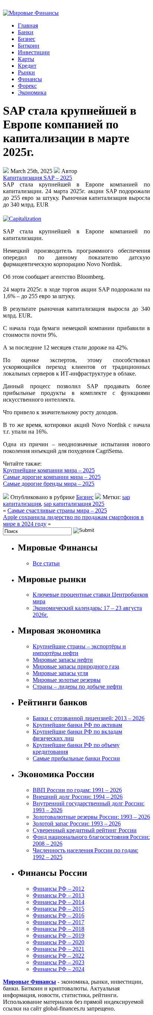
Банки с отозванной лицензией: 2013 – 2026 (88, 718)
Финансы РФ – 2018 (58, 929)
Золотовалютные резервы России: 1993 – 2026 (91, 817)
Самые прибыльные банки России (76, 758)
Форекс (27, 86)
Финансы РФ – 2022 (58, 955)
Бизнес (26, 39)
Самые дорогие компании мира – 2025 (52, 477)
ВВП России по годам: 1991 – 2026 (77, 790)
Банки (25, 32)
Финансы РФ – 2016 (58, 915)
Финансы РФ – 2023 (58, 962)
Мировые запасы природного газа (76, 666)
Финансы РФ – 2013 (58, 895)
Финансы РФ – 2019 (58, 935)
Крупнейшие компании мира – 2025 (49, 470)
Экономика (32, 92)
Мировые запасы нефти (63, 660)
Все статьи (46, 563)
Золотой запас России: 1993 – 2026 (77, 823)
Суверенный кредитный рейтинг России (85, 830)
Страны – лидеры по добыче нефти (77, 686)
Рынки (26, 72)
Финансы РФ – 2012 (58, 888)
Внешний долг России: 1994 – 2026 (78, 797)
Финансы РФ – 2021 (58, 949)
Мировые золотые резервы (67, 680)
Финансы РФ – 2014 (58, 902)
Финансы (30, 79)
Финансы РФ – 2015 (58, 909)
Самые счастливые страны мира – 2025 (57, 510)
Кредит (27, 66)
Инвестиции (34, 52)
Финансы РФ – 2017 (58, 922)
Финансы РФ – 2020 (58, 942)
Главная (28, 25)
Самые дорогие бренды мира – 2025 (48, 484)
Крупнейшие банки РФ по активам (77, 725)
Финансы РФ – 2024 (58, 969)
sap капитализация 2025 (74, 504)
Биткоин (28, 45)
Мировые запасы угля (60, 673)
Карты (26, 59)
